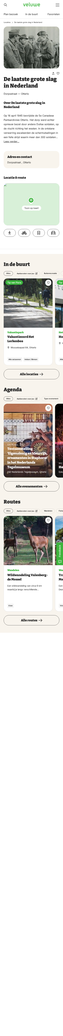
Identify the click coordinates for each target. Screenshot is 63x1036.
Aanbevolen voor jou (25, 273)
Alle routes (29, 620)
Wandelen (48, 511)
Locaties (7, 22)
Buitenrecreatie (50, 273)
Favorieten (54, 14)
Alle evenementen (29, 486)
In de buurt (31, 14)
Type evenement (51, 399)
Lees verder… (11, 141)
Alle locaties (29, 374)
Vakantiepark (15, 332)
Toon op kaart (31, 208)
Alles (8, 273)
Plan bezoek (11, 14)
